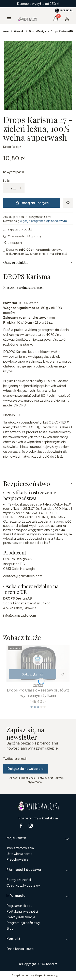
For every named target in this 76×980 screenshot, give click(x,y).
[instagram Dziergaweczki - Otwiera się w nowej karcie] (30, 825)
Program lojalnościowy (23, 923)
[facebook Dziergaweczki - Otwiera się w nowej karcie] (20, 825)
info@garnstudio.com (19, 615)
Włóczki (19, 31)
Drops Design (37, 31)
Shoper (49, 964)
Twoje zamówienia (20, 848)
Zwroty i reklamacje (20, 917)
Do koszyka (29, 674)
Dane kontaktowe (20, 949)
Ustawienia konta (19, 853)
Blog (10, 928)
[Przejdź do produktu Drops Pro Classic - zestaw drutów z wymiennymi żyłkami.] (38, 663)
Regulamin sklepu (19, 905)
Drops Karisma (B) (62, 31)
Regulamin (28, 777)
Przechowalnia (17, 859)
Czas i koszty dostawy (23, 885)
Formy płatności (18, 879)
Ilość (6, 180)
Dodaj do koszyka (34, 203)
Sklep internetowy (33, 975)
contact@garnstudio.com (22, 576)
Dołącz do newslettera (25, 768)
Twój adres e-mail (15, 758)
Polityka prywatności (22, 911)
